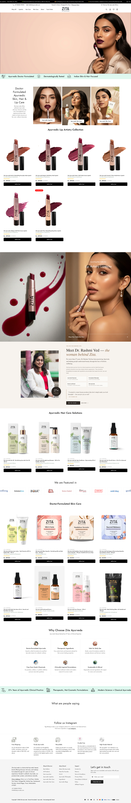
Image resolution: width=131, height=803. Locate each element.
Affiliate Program (79, 784)
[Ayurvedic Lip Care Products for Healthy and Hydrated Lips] (47, 105)
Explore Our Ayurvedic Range (41, 70)
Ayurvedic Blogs (63, 782)
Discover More (75, 5)
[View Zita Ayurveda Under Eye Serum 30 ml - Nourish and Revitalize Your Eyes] (17, 594)
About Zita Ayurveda (64, 769)
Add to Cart (17, 184)
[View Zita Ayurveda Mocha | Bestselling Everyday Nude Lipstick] (17, 160)
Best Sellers (46, 769)
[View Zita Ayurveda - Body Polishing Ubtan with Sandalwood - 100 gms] (113, 594)
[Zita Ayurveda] (65, 9)
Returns (77, 771)
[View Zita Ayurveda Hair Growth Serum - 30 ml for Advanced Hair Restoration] (113, 445)
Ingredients (62, 779)
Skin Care (35, 9)
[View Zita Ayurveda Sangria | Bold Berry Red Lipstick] (49, 160)
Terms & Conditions (80, 774)
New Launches (47, 774)
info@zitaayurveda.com (18, 790)
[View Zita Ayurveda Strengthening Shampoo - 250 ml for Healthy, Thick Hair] (49, 445)
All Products (46, 771)
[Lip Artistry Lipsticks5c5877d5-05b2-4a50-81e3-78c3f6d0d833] (98, 297)
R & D (60, 774)
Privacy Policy (78, 777)
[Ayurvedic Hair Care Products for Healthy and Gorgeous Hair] (76, 106)
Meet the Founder (64, 771)
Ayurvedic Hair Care (76, 121)
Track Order (49, 9)
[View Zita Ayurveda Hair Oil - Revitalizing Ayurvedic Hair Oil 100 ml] (17, 445)
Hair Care (28, 9)
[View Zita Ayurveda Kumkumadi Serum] (49, 594)
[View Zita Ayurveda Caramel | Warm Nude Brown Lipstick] (113, 160)
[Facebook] (85, 799)
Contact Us (78, 769)
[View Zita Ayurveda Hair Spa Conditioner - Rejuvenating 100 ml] (81, 445)
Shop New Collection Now (76, 337)
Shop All (14, 9)
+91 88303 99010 (17, 788)
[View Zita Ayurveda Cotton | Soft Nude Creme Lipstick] (81, 160)
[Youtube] (91, 799)
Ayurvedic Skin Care (105, 121)
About (42, 9)
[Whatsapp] (94, 799)
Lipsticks (21, 9)
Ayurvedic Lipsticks (47, 120)
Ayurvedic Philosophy (65, 777)
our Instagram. (72, 728)
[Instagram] (88, 799)
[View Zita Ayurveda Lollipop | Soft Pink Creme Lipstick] (17, 215)
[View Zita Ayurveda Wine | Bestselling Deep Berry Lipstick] (49, 215)
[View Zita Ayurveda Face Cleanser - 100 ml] (81, 594)
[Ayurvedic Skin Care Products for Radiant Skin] (105, 106)
